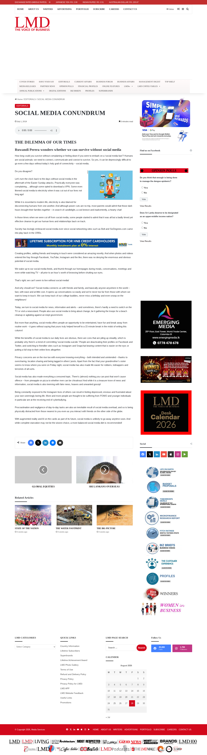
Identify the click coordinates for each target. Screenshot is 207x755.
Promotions (65, 702)
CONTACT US (130, 9)
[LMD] (32, 24)
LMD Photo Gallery (69, 665)
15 (138, 691)
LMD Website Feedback (71, 693)
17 (109, 697)
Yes (146, 187)
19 (120, 697)
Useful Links (66, 698)
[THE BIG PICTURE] (115, 515)
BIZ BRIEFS (75, 91)
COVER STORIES (26, 82)
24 (109, 703)
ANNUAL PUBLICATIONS (30, 91)
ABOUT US (33, 9)
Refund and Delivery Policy (73, 674)
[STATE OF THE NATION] (33, 515)
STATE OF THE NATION (27, 528)
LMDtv (127, 86)
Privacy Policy (66, 679)
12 (120, 691)
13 (126, 691)
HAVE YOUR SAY (46, 82)
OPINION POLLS (66, 86)
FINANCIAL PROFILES (88, 86)
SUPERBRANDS (106, 91)
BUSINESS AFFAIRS (125, 82)
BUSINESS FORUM (104, 82)
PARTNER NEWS (47, 86)
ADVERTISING (64, 9)
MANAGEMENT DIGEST (149, 82)
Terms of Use (66, 670)
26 (120, 703)
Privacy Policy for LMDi (71, 684)
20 (126, 697)
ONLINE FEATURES (111, 86)
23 (144, 697)
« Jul (108, 717)
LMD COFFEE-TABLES (148, 86)
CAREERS (114, 9)
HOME (20, 9)
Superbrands (66, 655)
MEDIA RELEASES (27, 86)
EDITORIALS (64, 82)
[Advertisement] (103, 56)
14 (132, 691)
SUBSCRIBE (99, 9)
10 (109, 691)
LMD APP (64, 688)
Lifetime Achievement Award (73, 660)
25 (115, 703)
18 (115, 697)
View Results (145, 206)
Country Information (69, 646)
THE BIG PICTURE (106, 528)
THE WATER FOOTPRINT (68, 528)
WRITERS (48, 9)
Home (19, 99)
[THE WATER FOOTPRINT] (74, 515)
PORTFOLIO (82, 9)
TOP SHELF (170, 82)
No (145, 192)
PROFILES (89, 91)
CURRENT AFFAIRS (83, 82)
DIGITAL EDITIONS (57, 91)
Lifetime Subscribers (70, 651)
